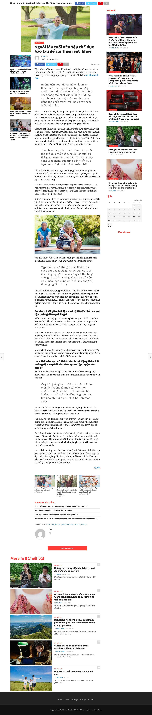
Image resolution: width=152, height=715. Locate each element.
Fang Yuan (59, 677)
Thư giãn (91, 700)
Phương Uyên (60, 651)
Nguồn (97, 468)
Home (60, 700)
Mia (44, 56)
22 (134, 217)
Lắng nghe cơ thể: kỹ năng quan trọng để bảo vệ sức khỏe (20, 113)
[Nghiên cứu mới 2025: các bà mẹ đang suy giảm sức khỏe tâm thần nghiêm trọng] (20, 131)
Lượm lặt (74, 700)
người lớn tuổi (67, 524)
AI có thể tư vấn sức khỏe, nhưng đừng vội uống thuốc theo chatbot (20, 71)
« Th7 (109, 227)
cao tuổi (51, 524)
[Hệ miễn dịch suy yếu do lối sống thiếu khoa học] (20, 89)
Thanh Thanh (60, 628)
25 (114, 221)
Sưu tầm (58, 603)
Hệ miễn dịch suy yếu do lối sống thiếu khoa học (19, 92)
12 (119, 213)
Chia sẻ (66, 700)
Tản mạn (83, 700)
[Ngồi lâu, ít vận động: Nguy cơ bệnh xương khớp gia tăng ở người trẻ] (89, 481)
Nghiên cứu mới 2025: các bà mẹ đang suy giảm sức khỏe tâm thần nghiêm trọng (20, 136)
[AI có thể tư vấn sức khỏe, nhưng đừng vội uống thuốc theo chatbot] (20, 67)
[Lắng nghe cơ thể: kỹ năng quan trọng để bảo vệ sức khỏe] (20, 109)
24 (109, 221)
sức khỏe (77, 524)
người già (58, 524)
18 (114, 217)
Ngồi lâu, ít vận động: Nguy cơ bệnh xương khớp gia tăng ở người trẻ (88, 490)
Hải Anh (58, 574)
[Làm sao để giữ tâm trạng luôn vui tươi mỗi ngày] (45, 481)
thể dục (84, 524)
